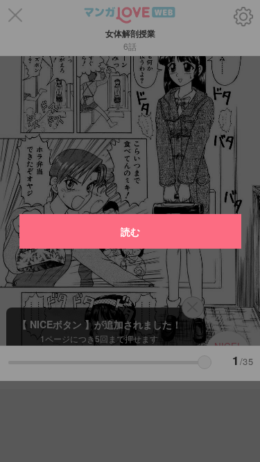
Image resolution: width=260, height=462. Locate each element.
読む (130, 231)
